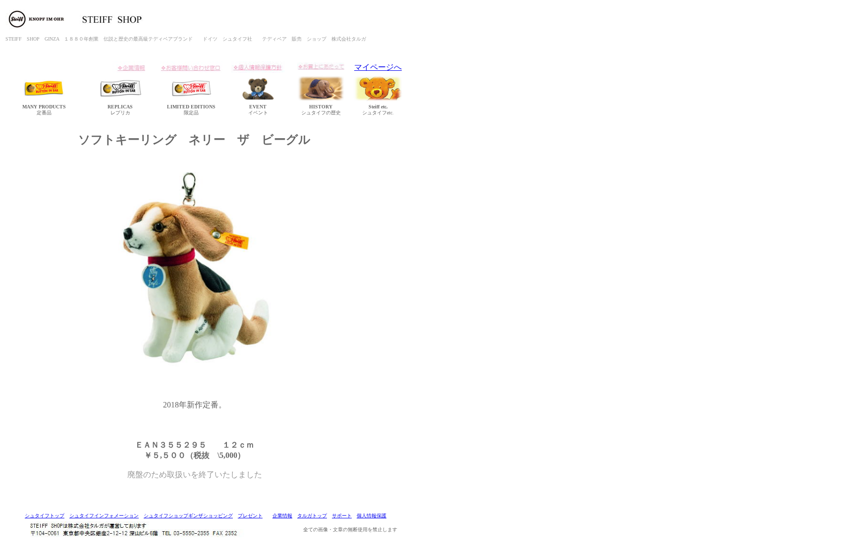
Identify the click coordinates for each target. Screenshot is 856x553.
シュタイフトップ (44, 515)
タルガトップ (312, 515)
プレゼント (250, 515)
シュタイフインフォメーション (104, 515)
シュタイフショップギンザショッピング (188, 515)
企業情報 (282, 515)
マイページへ (378, 67)
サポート (342, 515)
